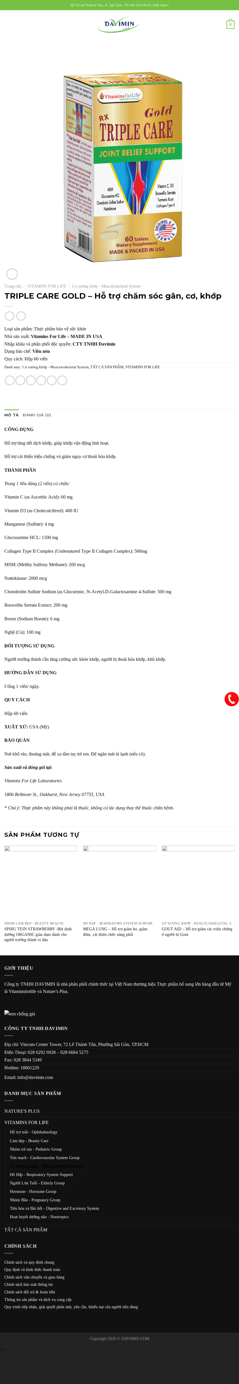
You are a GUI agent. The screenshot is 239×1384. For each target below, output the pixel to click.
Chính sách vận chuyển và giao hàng (34, 1277)
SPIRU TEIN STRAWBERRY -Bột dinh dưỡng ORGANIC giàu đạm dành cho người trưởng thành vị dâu (38, 934)
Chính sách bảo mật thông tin (28, 1284)
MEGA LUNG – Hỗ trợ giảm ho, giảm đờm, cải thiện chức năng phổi (115, 932)
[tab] (11, 415)
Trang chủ (12, 286)
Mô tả (11, 415)
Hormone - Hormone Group (33, 1191)
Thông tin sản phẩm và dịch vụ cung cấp (37, 1299)
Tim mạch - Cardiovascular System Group (45, 1157)
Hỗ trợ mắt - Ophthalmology (33, 1132)
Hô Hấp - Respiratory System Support (41, 1174)
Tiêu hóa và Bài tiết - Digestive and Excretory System (54, 1208)
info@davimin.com (35, 1077)
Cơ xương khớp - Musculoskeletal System (106, 286)
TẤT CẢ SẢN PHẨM (107, 367)
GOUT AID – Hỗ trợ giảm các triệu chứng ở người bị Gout (197, 932)
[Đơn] (7, 25)
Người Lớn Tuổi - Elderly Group (37, 1183)
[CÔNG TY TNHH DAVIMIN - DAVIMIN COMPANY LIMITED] (119, 25)
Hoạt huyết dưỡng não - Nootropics (39, 1216)
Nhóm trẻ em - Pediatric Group (36, 1149)
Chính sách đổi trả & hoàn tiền (29, 1292)
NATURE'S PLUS (22, 1111)
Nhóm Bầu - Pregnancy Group (35, 1200)
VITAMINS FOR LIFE (46, 286)
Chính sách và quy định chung (29, 1262)
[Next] (234, 900)
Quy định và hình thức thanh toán (32, 1269)
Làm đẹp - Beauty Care (29, 1140)
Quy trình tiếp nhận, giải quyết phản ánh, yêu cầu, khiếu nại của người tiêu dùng (71, 1307)
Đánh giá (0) (37, 415)
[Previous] (4, 900)
